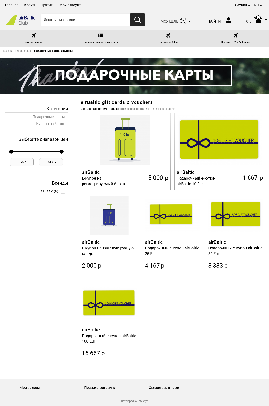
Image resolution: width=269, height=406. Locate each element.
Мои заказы (30, 388)
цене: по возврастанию (134, 108)
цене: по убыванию (163, 108)
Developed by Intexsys (134, 401)
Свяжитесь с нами (164, 388)
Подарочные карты (49, 117)
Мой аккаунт (70, 5)
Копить (30, 5)
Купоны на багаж (50, 124)
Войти (215, 21)
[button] (252, 19)
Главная (11, 5)
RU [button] (257, 5)
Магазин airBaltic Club (17, 50)
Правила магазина (99, 388)
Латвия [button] (241, 5)
